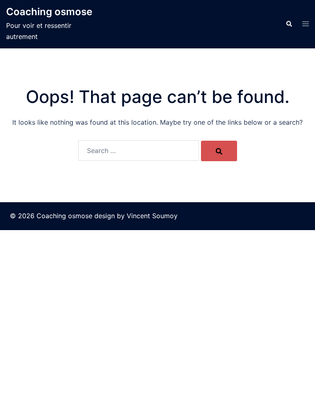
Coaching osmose (49, 12)
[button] (288, 24)
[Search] (219, 151)
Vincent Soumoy (152, 216)
